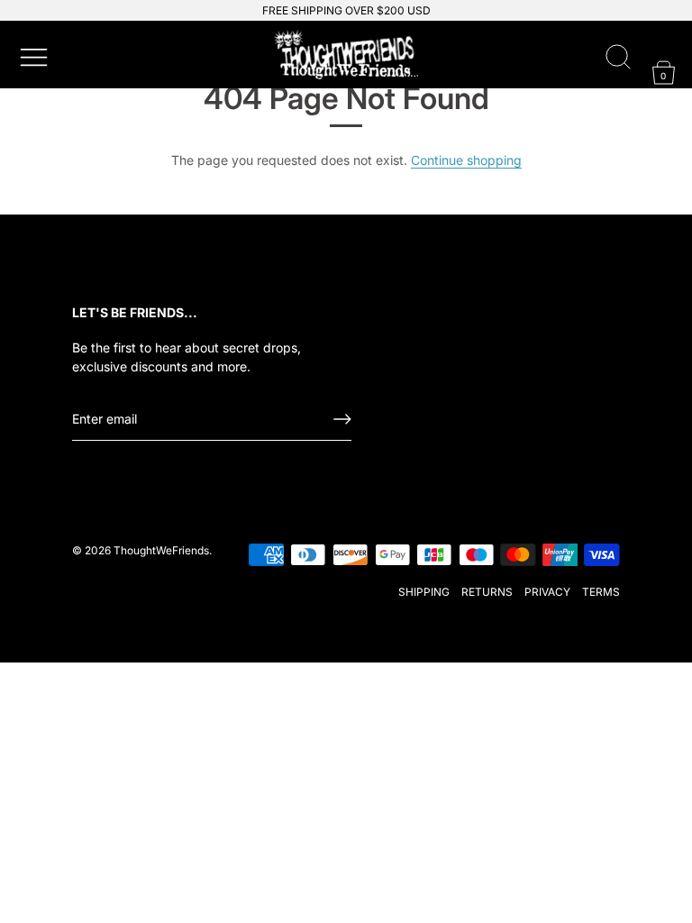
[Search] (618, 58)
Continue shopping (466, 160)
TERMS (601, 592)
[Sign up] (342, 419)
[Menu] (31, 55)
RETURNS (487, 592)
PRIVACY (547, 592)
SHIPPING (424, 592)
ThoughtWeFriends (161, 550)
